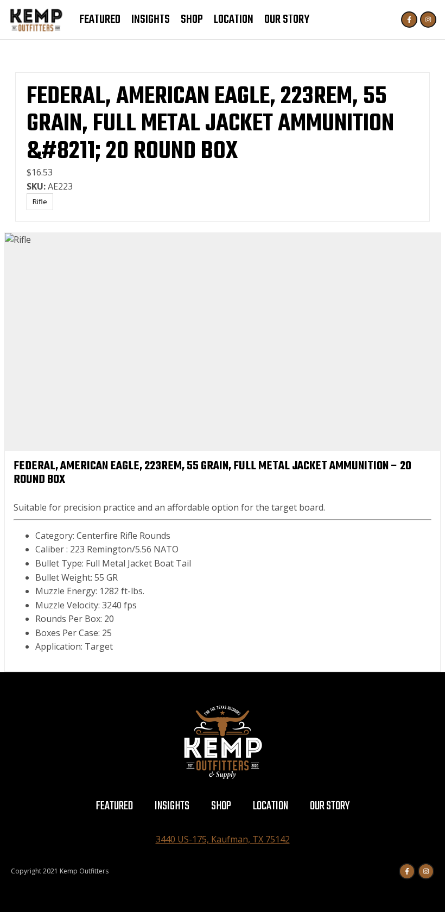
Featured (99, 19)
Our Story (286, 19)
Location (233, 19)
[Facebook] (409, 19)
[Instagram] (428, 19)
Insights (150, 19)
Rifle (40, 201)
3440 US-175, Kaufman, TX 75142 (223, 839)
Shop (192, 19)
